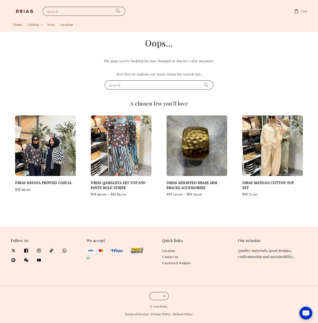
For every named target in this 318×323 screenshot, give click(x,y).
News (51, 24)
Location (66, 24)
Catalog (33, 25)
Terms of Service (137, 314)
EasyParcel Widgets (176, 263)
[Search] (118, 11)
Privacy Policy (161, 314)
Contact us (170, 257)
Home (17, 24)
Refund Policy (183, 314)
